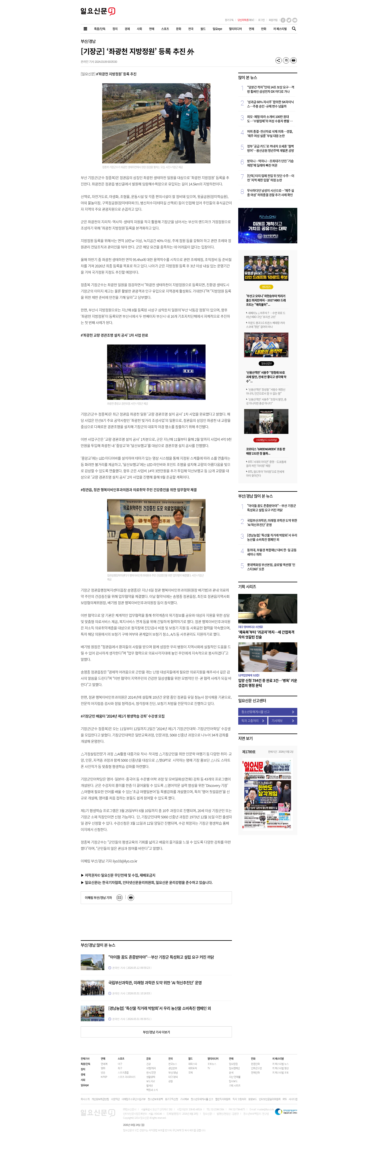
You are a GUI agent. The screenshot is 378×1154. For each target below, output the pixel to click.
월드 (190, 1058)
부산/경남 (88, 41)
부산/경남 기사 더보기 (156, 1032)
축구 (120, 1068)
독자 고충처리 (249, 720)
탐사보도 (233, 1081)
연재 (231, 1058)
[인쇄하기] (293, 60)
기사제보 (277, 720)
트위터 (288, 20)
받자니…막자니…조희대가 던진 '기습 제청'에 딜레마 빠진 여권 (270, 163)
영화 (103, 1068)
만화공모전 (256, 1068)
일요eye (85, 1085)
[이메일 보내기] (119, 898)
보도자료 (150, 1081)
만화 (253, 1058)
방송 (103, 1072)
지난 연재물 (234, 1077)
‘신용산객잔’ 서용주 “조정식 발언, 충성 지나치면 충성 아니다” (266, 401)
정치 (83, 1069)
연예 (103, 1058)
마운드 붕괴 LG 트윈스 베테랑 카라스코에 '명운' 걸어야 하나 (265, 325)
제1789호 (249, 752)
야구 (120, 1064)
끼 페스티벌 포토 (280, 1072)
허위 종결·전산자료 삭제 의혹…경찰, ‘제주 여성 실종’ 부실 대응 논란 (270, 133)
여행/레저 (151, 1068)
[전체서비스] (86, 28)
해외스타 (192, 1064)
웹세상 (149, 1085)
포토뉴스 (212, 1064)
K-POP (104, 1077)
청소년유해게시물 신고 (255, 711)
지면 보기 (245, 738)
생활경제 (150, 1077)
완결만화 (255, 1064)
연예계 (104, 1064)
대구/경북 (173, 1077)
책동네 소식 (152, 1090)
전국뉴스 (172, 1064)
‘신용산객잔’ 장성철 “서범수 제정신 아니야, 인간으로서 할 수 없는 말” (265, 391)
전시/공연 (151, 1072)
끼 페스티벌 (278, 1058)
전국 (170, 1058)
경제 (83, 1074)
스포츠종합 (123, 1072)
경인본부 (172, 1068)
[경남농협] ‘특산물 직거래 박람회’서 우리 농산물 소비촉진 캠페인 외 (159, 1008)
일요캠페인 (234, 1068)
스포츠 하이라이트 (127, 1077)
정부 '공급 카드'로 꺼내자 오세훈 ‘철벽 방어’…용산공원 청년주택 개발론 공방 (270, 148)
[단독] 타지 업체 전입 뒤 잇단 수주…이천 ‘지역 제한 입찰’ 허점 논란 (270, 177)
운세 (231, 1072)
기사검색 (293, 29)
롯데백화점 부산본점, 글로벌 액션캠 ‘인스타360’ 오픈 (271, 566)
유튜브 (294, 20)
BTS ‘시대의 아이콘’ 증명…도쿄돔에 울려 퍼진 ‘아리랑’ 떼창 (266, 464)
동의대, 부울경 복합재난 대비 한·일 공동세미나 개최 (271, 552)
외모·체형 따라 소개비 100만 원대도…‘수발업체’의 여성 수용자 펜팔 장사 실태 (271, 118)
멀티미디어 (213, 1058)
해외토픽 (192, 1068)
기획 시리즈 (247, 586)
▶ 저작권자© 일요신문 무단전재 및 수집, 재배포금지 (118, 875)
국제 (190, 1072)
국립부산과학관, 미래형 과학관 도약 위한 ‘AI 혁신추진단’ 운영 (155, 982)
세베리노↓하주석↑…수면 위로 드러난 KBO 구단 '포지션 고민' (265, 315)
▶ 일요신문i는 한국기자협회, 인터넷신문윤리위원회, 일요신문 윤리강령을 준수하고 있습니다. (146, 882)
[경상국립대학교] (267, 242)
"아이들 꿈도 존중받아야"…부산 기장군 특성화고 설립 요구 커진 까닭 (161, 957)
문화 (148, 1058)
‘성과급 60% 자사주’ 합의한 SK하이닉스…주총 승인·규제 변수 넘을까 (270, 104)
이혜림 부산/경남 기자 (98, 897)
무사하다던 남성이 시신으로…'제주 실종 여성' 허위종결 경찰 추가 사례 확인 (270, 192)
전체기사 (85, 1058)
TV (209, 1068)
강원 (170, 1081)
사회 (83, 1080)
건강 (148, 1064)
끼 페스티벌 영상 (280, 1068)
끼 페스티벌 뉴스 (280, 1064)
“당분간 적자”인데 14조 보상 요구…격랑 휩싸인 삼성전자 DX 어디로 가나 (270, 89)
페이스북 (283, 20)
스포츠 (121, 1058)
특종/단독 (85, 1064)
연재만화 (255, 1072)
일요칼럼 (233, 1064)
